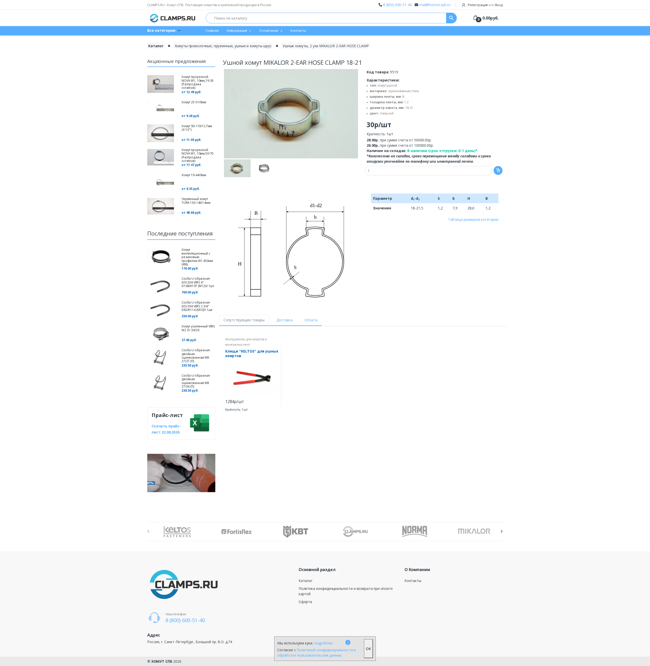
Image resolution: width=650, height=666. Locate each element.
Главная (212, 30)
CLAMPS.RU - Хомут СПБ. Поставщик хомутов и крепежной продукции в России (209, 5)
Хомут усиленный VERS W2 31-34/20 (198, 328)
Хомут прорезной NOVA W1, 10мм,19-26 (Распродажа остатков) (197, 82)
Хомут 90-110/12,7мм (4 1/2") (197, 128)
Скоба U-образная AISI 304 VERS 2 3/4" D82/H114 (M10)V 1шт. (197, 306)
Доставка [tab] (285, 320)
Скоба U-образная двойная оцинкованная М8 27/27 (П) (196, 355)
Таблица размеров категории (473, 219)
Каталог (156, 45)
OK (368, 648)
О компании (269, 30)
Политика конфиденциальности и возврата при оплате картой (346, 591)
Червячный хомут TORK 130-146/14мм (196, 201)
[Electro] (172, 18)
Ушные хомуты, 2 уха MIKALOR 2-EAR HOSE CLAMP (326, 45)
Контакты (298, 30)
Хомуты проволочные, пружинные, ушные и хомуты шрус (223, 45)
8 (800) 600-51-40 (397, 4)
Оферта (305, 601)
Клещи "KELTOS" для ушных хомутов (251, 353)
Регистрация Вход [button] (485, 5)
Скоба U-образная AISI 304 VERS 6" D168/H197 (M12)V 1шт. (198, 282)
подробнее (323, 643)
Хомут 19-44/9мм (194, 175)
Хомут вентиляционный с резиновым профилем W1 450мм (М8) (197, 257)
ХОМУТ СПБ (161, 661)
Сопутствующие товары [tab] (244, 320)
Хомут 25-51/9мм (194, 102)
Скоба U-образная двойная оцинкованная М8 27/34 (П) (196, 381)
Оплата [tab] (310, 320)
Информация (237, 30)
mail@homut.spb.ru (434, 4)
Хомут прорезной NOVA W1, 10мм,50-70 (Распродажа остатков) (197, 155)
